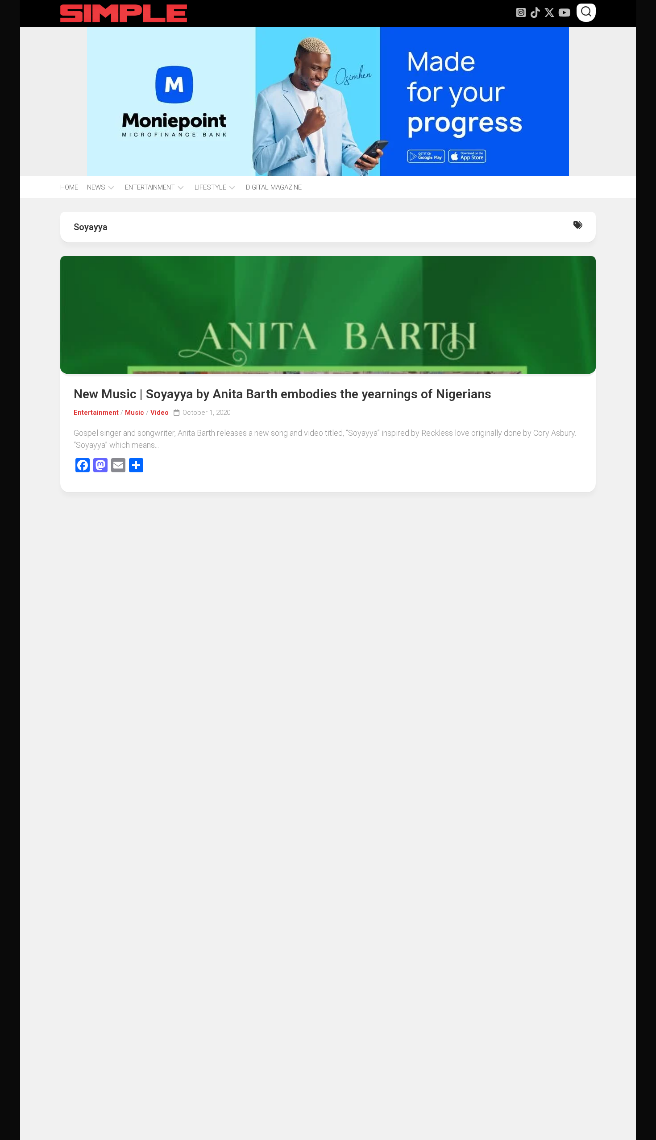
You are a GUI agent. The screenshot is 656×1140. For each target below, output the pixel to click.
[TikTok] (535, 12)
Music (134, 413)
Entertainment (96, 413)
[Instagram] (520, 12)
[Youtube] (563, 12)
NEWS (96, 187)
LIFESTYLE (210, 187)
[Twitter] (549, 12)
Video (159, 413)
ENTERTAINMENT (150, 187)
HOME (69, 187)
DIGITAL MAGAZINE (274, 187)
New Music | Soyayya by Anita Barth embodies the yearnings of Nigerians (282, 394)
